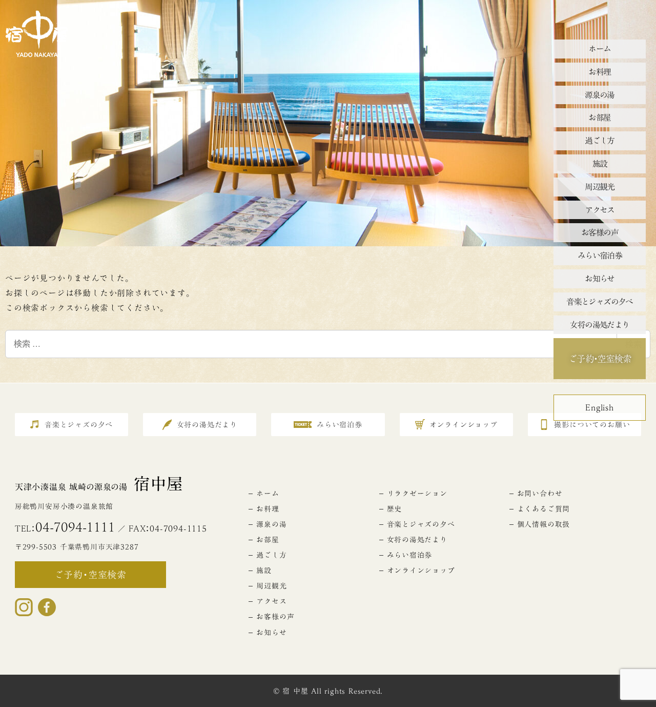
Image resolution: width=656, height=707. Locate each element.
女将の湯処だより (417, 539)
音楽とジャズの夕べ (421, 524)
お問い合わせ (540, 493)
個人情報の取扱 (543, 524)
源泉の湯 (271, 524)
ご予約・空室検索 (599, 358)
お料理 (267, 509)
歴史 (394, 509)
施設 (264, 570)
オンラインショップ (421, 570)
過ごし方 (271, 555)
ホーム (267, 493)
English (599, 407)
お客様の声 (275, 616)
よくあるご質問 (543, 509)
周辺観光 (271, 586)
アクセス (271, 601)
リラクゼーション (417, 493)
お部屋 (267, 539)
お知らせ (271, 632)
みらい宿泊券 (410, 555)
